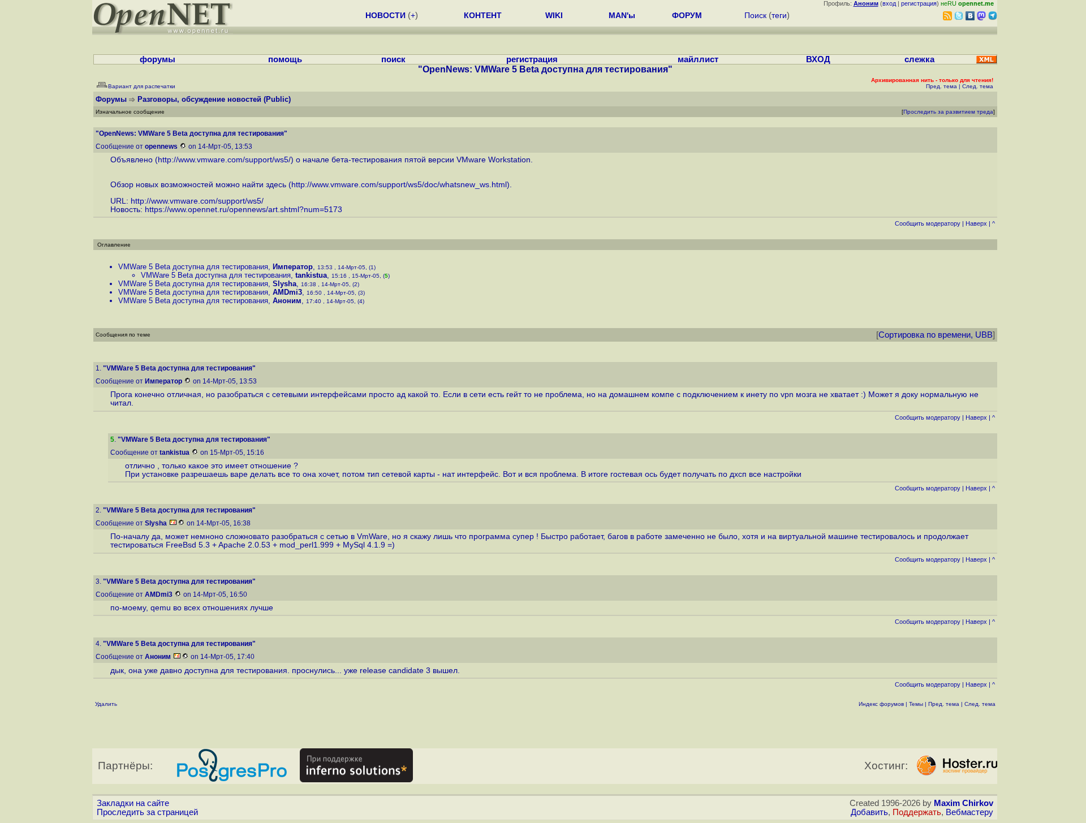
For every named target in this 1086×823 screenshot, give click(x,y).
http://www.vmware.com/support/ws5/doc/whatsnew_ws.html (399, 184)
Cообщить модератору (927, 223)
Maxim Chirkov (963, 803)
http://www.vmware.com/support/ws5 (223, 160)
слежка (919, 59)
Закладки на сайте (133, 803)
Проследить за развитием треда (948, 112)
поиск (393, 59)
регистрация (919, 3)
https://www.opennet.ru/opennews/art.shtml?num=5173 (243, 209)
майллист (698, 59)
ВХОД (818, 59)
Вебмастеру (969, 812)
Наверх (976, 223)
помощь (285, 59)
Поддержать (917, 812)
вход (889, 3)
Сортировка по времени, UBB (935, 334)
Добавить (869, 812)
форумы (157, 59)
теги (779, 15)
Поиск (755, 15)
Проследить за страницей (147, 812)
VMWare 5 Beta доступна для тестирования (193, 266)
